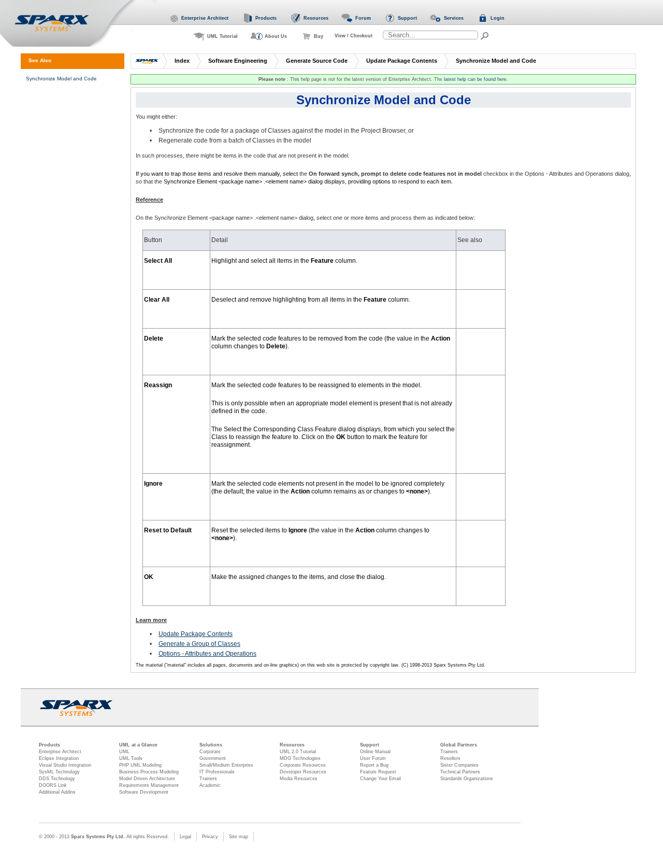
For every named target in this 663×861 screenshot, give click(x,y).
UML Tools (130, 758)
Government (212, 758)
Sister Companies (459, 765)
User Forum (373, 758)
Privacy (210, 836)
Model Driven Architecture (147, 778)
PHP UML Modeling (140, 765)
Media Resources (299, 778)
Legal (185, 836)
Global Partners (458, 744)
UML (124, 751)
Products (49, 744)
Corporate (210, 751)
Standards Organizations (466, 778)
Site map (238, 836)
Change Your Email (380, 778)
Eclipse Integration (59, 758)
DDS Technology (57, 778)
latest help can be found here (475, 79)
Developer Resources (303, 771)
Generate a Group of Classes (199, 643)
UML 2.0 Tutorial (298, 751)
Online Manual (375, 751)
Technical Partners (460, 771)
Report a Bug (374, 765)
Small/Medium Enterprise (226, 765)
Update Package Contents (401, 61)
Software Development (143, 792)
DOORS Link (53, 785)
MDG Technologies (300, 758)
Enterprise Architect (60, 751)
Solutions (210, 744)
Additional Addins (57, 792)
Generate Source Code (317, 61)
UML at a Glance (138, 744)
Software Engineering (237, 61)
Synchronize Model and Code (496, 61)
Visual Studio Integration (65, 765)
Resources (292, 744)
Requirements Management (149, 785)
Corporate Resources (303, 765)
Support (369, 744)
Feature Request (378, 771)
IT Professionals (217, 771)
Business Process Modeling (149, 771)
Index (182, 61)
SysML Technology (59, 771)
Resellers (450, 758)
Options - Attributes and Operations (207, 653)
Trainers (208, 778)
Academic (210, 785)
